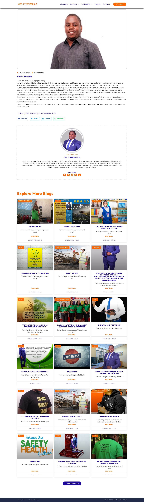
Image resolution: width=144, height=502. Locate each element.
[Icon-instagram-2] (72, 175)
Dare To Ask (72, 372)
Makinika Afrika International (35, 273)
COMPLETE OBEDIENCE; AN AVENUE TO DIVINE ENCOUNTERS (109, 372)
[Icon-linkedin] (79, 175)
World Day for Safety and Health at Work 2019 (109, 462)
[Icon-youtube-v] (75, 175)
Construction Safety (72, 416)
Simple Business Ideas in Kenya (34, 372)
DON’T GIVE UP (35, 227)
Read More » (35, 236)
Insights (98, 4)
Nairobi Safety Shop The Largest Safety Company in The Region (72, 326)
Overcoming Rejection (109, 416)
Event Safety (72, 273)
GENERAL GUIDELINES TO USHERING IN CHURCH (72, 462)
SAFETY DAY (35, 461)
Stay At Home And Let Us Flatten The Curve (35, 417)
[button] (22, 118)
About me (64, 4)
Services (73, 4)
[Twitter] (68, 175)
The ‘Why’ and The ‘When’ (109, 325)
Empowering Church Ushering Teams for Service (109, 227)
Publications (85, 4)
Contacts (106, 4)
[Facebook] (64, 175)
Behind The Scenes (72, 227)
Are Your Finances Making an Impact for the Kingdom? (35, 326)
